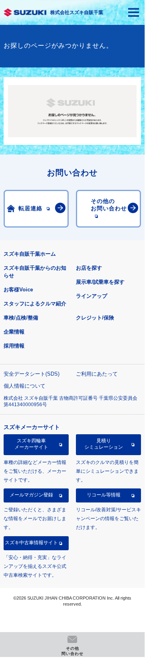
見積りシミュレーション (103, 444)
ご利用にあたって (97, 374)
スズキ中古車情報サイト (31, 542)
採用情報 (14, 346)
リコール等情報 (103, 495)
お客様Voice (18, 290)
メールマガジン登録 (31, 495)
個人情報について (24, 386)
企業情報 (14, 332)
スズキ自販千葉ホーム (30, 254)
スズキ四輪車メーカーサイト (31, 444)
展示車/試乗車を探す (100, 282)
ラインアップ (91, 296)
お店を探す (89, 268)
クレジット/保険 (95, 318)
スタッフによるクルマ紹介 (35, 304)
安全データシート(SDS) (31, 374)
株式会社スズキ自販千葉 (76, 12)
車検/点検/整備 (21, 318)
